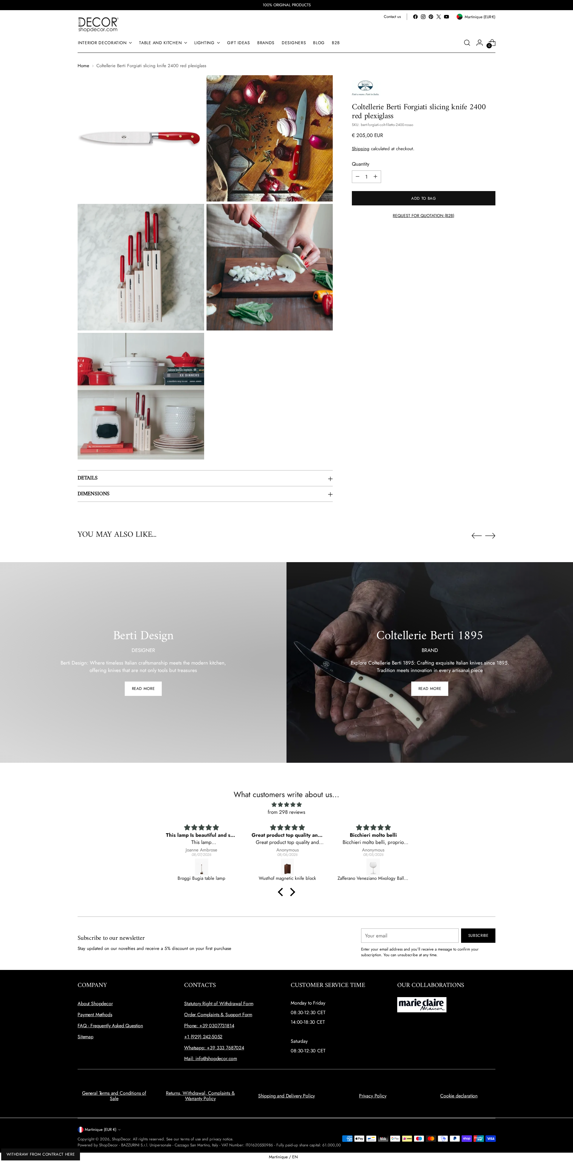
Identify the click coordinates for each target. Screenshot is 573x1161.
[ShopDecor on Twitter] (438, 16)
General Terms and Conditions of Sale (114, 1096)
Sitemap (85, 1036)
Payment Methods (95, 1014)
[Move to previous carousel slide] (477, 536)
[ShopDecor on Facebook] (415, 16)
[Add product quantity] (375, 176)
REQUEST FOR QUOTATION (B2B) (423, 215)
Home (83, 65)
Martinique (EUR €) (100, 1129)
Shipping (360, 148)
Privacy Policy (372, 1095)
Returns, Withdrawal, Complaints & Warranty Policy (200, 1096)
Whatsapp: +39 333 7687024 (214, 1047)
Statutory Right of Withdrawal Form (218, 1003)
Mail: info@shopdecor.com (210, 1058)
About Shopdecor (95, 1003)
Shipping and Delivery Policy (286, 1095)
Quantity (360, 163)
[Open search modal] (467, 43)
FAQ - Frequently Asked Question (110, 1025)
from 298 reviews (286, 812)
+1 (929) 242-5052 (203, 1036)
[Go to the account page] (480, 43)
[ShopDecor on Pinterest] (431, 16)
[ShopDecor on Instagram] (423, 16)
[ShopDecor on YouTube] (446, 16)
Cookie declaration (459, 1095)
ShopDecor (121, 1139)
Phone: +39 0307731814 (209, 1025)
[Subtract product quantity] (357, 176)
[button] (282, 892)
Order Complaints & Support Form (218, 1014)
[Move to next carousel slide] (490, 535)
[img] (286, 805)
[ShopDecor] (98, 24)
